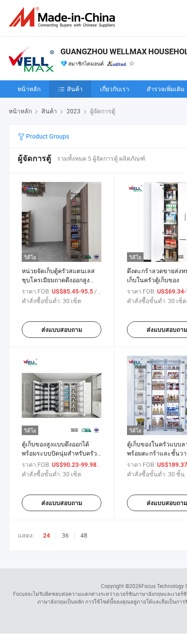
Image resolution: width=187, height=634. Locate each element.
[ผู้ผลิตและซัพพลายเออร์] (63, 17)
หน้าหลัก (28, 89)
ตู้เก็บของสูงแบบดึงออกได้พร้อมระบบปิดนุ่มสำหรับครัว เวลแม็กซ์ (59, 453)
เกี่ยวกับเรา (114, 89)
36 (65, 535)
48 (83, 535)
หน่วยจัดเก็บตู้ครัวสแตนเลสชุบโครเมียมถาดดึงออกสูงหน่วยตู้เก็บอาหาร (58, 280)
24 (46, 535)
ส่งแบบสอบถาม (61, 329)
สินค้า (75, 89)
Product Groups (47, 136)
